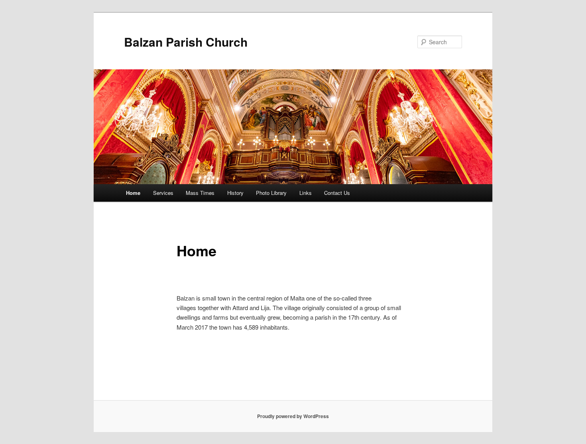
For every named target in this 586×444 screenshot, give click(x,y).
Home (133, 192)
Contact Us (337, 192)
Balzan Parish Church (186, 41)
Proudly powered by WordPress (293, 416)
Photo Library (271, 192)
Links (305, 192)
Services (163, 192)
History (235, 192)
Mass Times (200, 192)
